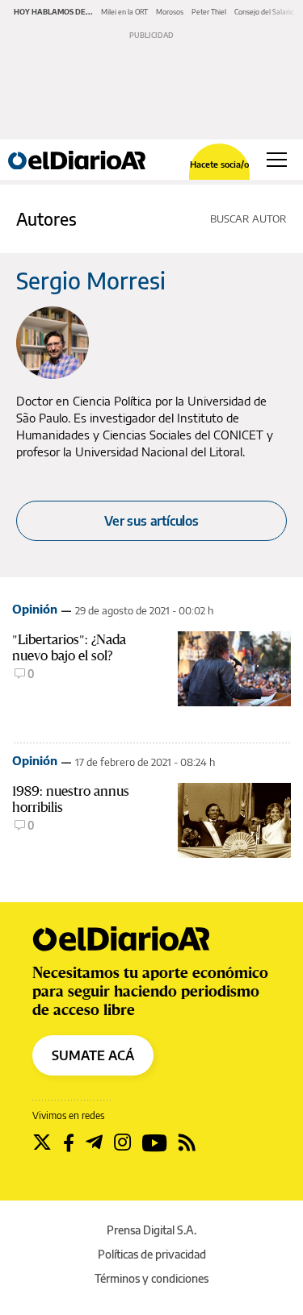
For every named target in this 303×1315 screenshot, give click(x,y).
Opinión (34, 608)
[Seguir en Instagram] (122, 1142)
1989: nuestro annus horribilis (70, 799)
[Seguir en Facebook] (68, 1142)
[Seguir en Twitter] (42, 1142)
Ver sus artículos (151, 521)
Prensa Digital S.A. (151, 1230)
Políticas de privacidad (152, 1254)
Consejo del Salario (264, 11)
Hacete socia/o (219, 164)
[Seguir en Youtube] (154, 1142)
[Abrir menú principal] (277, 159)
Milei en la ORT (124, 11)
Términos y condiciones (151, 1278)
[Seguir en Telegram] (94, 1142)
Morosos (169, 11)
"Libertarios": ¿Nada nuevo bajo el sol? (69, 647)
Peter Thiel (208, 11)
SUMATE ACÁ (93, 1055)
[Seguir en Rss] (187, 1142)
